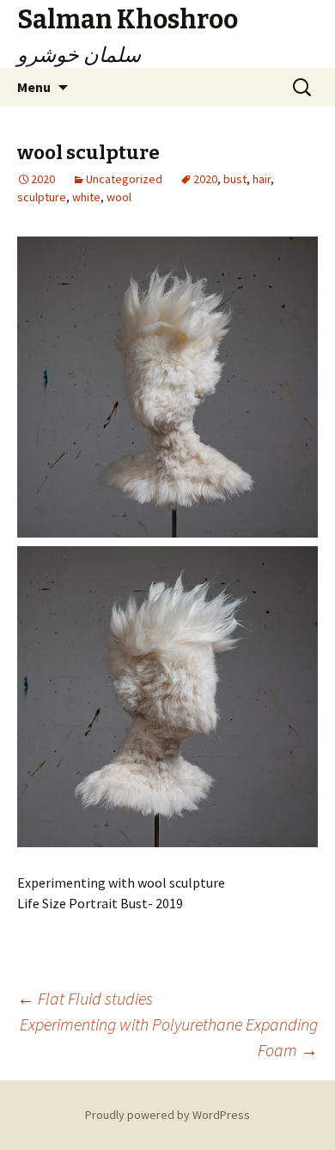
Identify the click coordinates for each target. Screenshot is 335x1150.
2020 (205, 179)
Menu (34, 86)
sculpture (41, 197)
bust (235, 179)
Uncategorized (124, 179)
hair (262, 179)
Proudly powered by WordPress (167, 1114)
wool (119, 197)
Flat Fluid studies (85, 998)
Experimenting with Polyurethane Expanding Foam (169, 1037)
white (86, 197)
